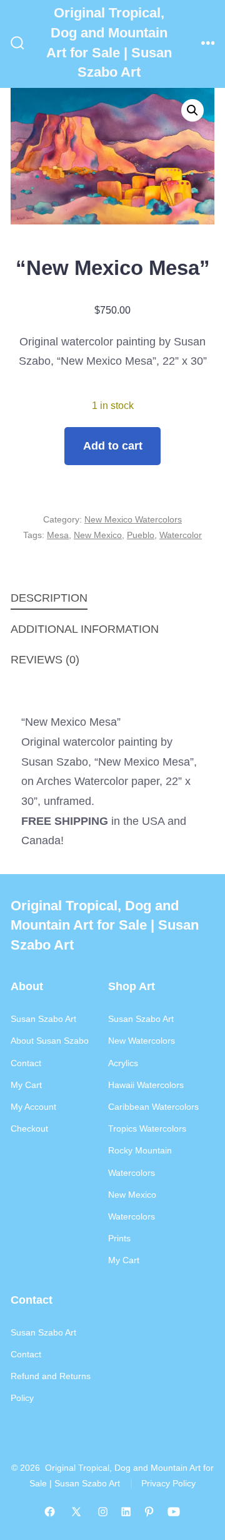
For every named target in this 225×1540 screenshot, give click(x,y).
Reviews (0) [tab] (45, 659)
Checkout (29, 1128)
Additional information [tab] (85, 629)
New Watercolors (141, 1041)
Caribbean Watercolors (153, 1107)
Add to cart (112, 446)
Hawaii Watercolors (146, 1085)
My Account (33, 1107)
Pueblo (140, 535)
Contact (26, 1063)
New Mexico (98, 535)
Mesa (58, 535)
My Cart (26, 1085)
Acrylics (123, 1063)
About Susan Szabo (50, 1041)
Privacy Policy (168, 1483)
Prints (119, 1238)
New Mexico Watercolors (133, 519)
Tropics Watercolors (147, 1128)
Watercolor (180, 535)
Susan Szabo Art (43, 1019)
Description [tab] (49, 598)
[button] (192, 110)
